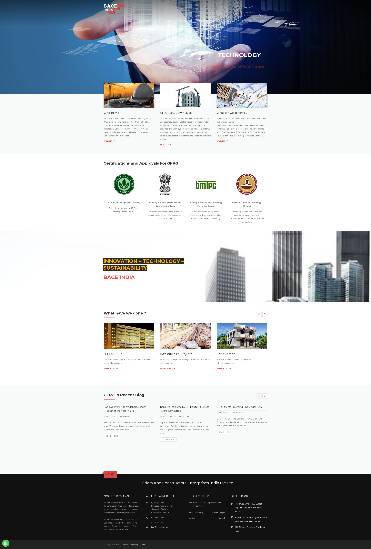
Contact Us (261, 21)
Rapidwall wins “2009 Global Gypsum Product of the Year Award (248, 507)
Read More (109, 141)
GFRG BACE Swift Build (209, 21)
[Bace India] (114, 9)
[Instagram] (265, 15)
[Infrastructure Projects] (185, 336)
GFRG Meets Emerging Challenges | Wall (240, 407)
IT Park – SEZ (113, 354)
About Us (144, 21)
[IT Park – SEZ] (129, 336)
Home (131, 21)
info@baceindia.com (159, 527)
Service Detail (111, 368)
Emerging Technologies (239, 21)
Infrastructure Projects (176, 354)
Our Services (186, 21)
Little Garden (226, 354)
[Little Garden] (242, 336)
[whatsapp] (5, 543)
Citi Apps (142, 544)
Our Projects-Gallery (164, 21)
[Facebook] (261, 15)
